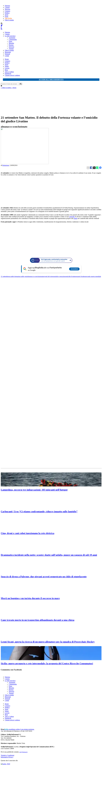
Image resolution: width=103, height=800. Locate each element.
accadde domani (14, 276)
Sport (6, 15)
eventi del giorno (49, 276)
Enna (10, 41)
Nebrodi (7, 54)
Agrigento (12, 38)
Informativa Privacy (7, 757)
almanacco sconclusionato (35, 276)
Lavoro (7, 68)
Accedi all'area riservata (51, 79)
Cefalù (7, 56)
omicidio (72, 216)
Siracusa (7, 9)
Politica (7, 13)
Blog (6, 70)
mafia (75, 218)
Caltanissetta (13, 39)
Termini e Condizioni (7, 755)
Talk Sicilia (8, 18)
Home (7, 59)
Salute (7, 66)
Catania (7, 7)
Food (6, 16)
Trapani (11, 48)
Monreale (8, 52)
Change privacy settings (12, 75)
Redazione (5, 165)
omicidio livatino (70, 276)
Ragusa (11, 45)
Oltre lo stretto (9, 20)
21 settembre (5, 276)
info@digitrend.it (23, 752)
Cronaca (7, 11)
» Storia (13, 87)
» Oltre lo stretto (6, 87)
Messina (11, 43)
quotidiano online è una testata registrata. (17, 729)
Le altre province (10, 36)
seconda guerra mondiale (93, 276)
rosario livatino (80, 276)
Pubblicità (8, 73)
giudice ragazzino (59, 276)
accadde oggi (23, 276)
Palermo (7, 6)
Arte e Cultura (9, 72)
